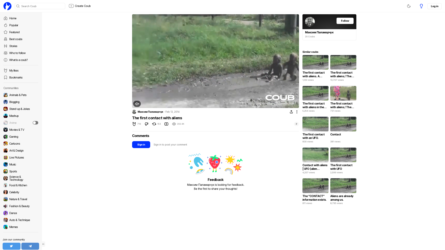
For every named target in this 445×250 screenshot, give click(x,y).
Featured (14, 32)
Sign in (141, 144)
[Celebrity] (21, 192)
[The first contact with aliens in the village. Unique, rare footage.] (315, 100)
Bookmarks (15, 77)
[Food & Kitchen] (21, 185)
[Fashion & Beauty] (21, 206)
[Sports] (21, 171)
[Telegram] (30, 246)
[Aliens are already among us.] (343, 192)
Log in (434, 6)
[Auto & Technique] (21, 219)
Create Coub (83, 6)
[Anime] (21, 122)
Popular (13, 25)
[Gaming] (21, 136)
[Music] (21, 164)
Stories (13, 46)
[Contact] (343, 130)
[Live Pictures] (21, 157)
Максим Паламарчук (150, 112)
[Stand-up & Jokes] (21, 108)
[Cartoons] (21, 143)
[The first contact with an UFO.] (315, 130)
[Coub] (7, 6)
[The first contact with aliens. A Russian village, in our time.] (315, 69)
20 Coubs (310, 36)
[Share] (291, 112)
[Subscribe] (35, 122)
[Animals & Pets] (21, 94)
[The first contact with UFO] (343, 161)
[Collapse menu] (43, 244)
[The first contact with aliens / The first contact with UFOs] (343, 69)
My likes (13, 70)
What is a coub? (18, 60)
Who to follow (17, 53)
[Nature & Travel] (21, 199)
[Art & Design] (21, 150)
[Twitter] (12, 246)
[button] (137, 104)
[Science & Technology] (21, 178)
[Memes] (21, 226)
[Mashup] (21, 115)
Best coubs (15, 39)
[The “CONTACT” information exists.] (315, 192)
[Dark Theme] (409, 6)
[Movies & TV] (21, 129)
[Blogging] (21, 101)
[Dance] (21, 213)
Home (12, 18)
